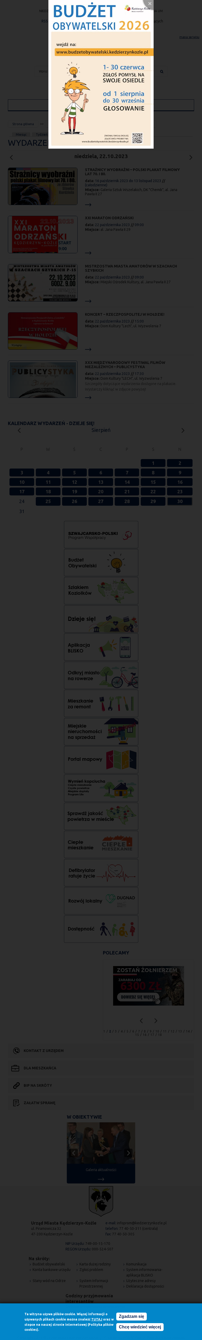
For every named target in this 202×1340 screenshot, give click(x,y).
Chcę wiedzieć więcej (140, 1327)
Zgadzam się (131, 1316)
